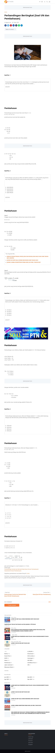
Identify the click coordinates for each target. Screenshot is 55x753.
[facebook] (40, 2)
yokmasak (30, 738)
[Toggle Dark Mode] (45, 2)
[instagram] (42, 2)
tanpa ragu (30, 736)
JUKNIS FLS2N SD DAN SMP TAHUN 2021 (20, 643)
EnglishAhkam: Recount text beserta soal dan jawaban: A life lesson (20, 624)
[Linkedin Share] (13, 25)
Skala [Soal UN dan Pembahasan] (12, 571)
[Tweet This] (8, 25)
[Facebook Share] (5, 25)
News (15, 617)
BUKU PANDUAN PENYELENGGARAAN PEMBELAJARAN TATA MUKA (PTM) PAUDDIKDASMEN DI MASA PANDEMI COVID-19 (28, 630)
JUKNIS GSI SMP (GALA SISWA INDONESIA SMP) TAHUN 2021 (22, 260)
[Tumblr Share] (16, 25)
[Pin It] (11, 25)
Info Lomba (16, 641)
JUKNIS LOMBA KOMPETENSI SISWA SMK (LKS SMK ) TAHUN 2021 (24, 262)
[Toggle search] (47, 2)
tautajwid (30, 744)
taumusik (30, 740)
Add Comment (12, 605)
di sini (27, 573)
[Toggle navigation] (49, 2)
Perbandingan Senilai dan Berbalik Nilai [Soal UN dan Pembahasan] (21, 569)
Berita (12, 617)
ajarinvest (30, 742)
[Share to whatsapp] (19, 25)
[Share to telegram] (22, 25)
